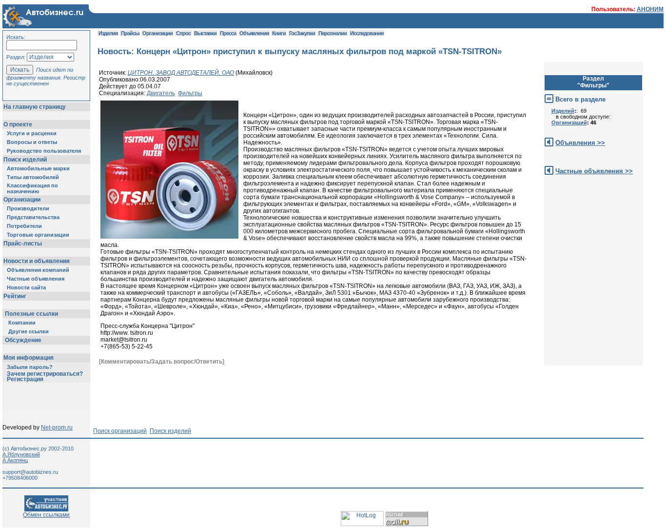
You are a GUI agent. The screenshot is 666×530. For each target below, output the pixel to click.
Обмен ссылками (46, 514)
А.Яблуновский (21, 454)
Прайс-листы (22, 243)
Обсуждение (23, 340)
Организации (21, 199)
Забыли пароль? (30, 367)
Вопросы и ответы (32, 142)
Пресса (228, 33)
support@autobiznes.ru (30, 472)
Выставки (205, 33)
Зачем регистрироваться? (45, 373)
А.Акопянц (15, 460)
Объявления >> (580, 142)
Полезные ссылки (31, 313)
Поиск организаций (120, 431)
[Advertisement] (275, 388)
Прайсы (130, 33)
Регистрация (25, 379)
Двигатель (161, 93)
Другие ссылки (28, 331)
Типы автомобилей (33, 177)
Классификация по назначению (32, 188)
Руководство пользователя (44, 151)
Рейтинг (14, 296)
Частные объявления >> (594, 171)
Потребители (24, 226)
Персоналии (332, 33)
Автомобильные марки (38, 168)
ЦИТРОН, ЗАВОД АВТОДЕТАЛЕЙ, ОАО (181, 72)
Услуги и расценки (32, 133)
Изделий (562, 111)
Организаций (569, 122)
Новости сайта (26, 287)
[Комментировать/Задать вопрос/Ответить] (161, 361)
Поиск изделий (25, 159)
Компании (22, 323)
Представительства (33, 217)
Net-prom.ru (57, 427)
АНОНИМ (650, 9)
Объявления (254, 33)
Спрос (183, 33)
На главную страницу (34, 106)
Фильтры (190, 93)
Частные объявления (35, 279)
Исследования (366, 33)
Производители (28, 208)
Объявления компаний (38, 270)
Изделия (108, 33)
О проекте (17, 124)
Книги (279, 33)
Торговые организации (38, 235)
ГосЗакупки (302, 33)
